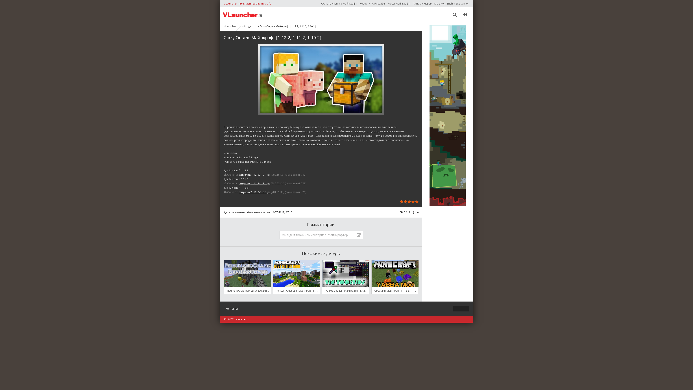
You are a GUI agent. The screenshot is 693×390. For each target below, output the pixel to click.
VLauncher (242, 14)
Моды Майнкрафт (399, 3)
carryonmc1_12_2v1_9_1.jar (254, 174)
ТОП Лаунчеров (422, 3)
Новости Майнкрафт (372, 3)
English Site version (458, 3)
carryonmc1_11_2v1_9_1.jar (254, 183)
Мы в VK (439, 3)
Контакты (232, 308)
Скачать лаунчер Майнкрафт (339, 3)
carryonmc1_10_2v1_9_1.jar (254, 192)
